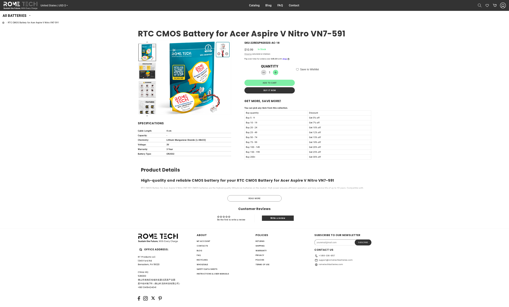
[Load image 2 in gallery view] (147, 71)
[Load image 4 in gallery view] (147, 108)
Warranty (261, 250)
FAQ (199, 255)
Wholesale (202, 264)
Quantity (269, 66)
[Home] (3, 22)
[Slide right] (147, 116)
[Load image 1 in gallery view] (147, 52)
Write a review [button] (277, 218)
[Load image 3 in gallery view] (147, 89)
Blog (199, 250)
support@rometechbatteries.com (336, 260)
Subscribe (363, 242)
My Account (203, 241)
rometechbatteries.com (331, 264)
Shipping (248, 54)
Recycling (202, 260)
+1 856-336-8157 (327, 255)
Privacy (260, 255)
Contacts (202, 246)
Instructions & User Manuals (213, 273)
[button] (480, 5)
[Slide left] (147, 42)
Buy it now (270, 90)
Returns (260, 241)
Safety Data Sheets (207, 269)
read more (254, 198)
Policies (260, 260)
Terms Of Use (262, 264)
